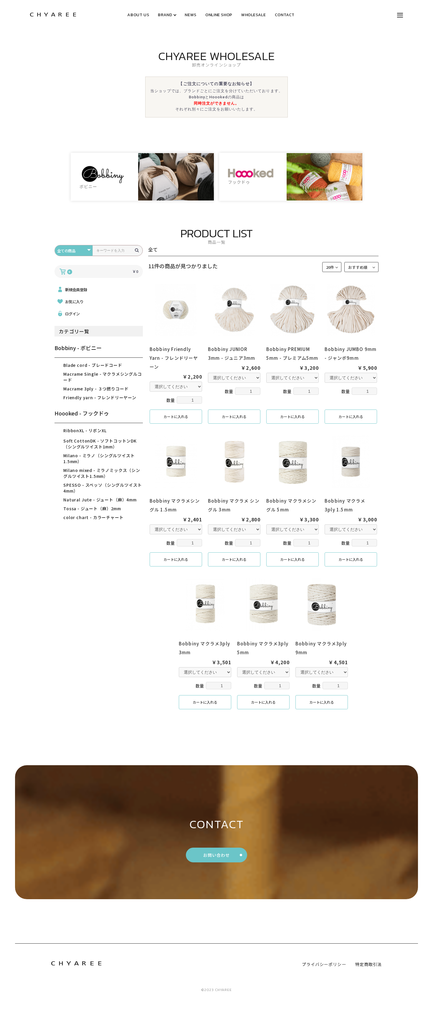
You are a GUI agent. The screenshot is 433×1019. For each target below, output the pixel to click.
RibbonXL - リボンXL (84, 430)
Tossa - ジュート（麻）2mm (92, 508)
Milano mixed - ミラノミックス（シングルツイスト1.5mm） (101, 473)
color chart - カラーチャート (93, 517)
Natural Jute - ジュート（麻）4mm (100, 500)
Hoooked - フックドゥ (81, 413)
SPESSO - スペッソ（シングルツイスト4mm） (102, 488)
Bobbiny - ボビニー (78, 348)
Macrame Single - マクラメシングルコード (102, 377)
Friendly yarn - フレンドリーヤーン (99, 397)
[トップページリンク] (53, 15)
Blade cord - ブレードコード (92, 365)
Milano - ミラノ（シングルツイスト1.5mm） (99, 458)
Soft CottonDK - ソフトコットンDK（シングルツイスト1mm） (100, 444)
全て (153, 249)
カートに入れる (175, 416)
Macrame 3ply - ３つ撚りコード (95, 389)
